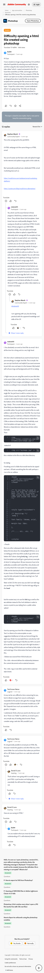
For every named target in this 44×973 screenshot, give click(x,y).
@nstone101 (15, 306)
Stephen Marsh (12, 134)
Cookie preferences (10, 963)
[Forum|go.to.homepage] (17, 4)
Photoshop (29, 10)
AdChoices (10, 970)
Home (6, 10)
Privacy (31, 959)
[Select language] (29, 4)
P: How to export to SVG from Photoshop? (18, 880)
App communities (17, 10)
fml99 (9, 52)
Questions (8, 12)
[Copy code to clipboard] (38, 438)
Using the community (11, 959)
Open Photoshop (33, 21)
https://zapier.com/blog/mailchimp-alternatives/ (19, 189)
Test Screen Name (13, 689)
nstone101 (14, 207)
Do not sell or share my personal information (18, 966)
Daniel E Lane (15, 771)
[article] (22, 168)
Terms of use (23, 959)
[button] (4, 5)
